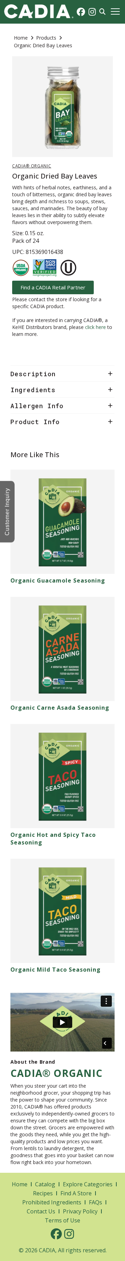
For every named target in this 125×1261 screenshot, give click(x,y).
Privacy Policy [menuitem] (80, 1211)
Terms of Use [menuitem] (62, 1220)
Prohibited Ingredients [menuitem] (51, 1202)
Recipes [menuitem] (43, 1193)
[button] (115, 12)
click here (95, 327)
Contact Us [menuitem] (41, 1211)
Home (21, 37)
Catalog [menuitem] (45, 1184)
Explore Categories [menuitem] (87, 1184)
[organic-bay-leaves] (62, 107)
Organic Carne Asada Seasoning (59, 707)
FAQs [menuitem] (95, 1202)
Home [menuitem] (19, 1184)
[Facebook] (81, 12)
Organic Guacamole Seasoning (57, 580)
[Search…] (102, 12)
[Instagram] (92, 12)
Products (46, 37)
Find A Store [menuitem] (76, 1193)
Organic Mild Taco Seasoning (55, 969)
